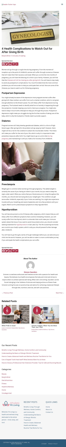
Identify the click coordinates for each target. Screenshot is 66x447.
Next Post (60, 293)
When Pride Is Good (8, 326)
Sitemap (44, 444)
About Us (49, 409)
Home (4, 390)
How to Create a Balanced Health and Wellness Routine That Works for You (26, 356)
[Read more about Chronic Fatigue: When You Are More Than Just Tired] (45, 314)
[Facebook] (3, 64)
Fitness (4, 383)
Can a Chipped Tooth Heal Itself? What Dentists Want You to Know (23, 360)
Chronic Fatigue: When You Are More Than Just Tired (44, 326)
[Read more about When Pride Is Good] (15, 314)
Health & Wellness (43, 329)
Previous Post (7, 293)
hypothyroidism (22, 225)
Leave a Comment (6, 328)
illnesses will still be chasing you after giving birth (23, 80)
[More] (16, 64)
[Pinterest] (13, 64)
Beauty (4, 374)
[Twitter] (6, 64)
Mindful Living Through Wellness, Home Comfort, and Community (24, 350)
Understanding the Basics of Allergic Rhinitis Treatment (20, 353)
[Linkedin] (10, 64)
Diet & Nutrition (7, 380)
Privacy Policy (53, 444)
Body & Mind (6, 56)
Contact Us (49, 412)
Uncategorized (7, 393)
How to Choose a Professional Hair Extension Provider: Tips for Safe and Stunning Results (31, 363)
